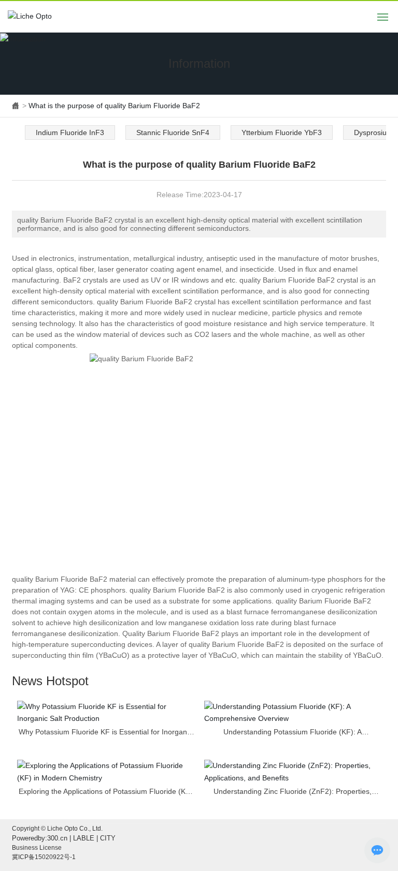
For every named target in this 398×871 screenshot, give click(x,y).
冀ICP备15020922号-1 (44, 857)
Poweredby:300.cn (39, 838)
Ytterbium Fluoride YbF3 (281, 132)
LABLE (83, 838)
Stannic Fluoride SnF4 (172, 132)
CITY (108, 838)
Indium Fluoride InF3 (70, 132)
